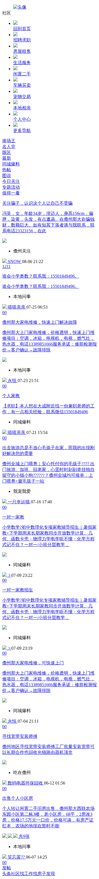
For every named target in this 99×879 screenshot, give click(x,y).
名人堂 (8, 146)
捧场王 (8, 140)
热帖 (6, 169)
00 (4, 312)
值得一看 (11, 193)
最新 (6, 158)
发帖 (6, 867)
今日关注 (11, 181)
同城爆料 (11, 164)
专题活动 (11, 187)
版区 (6, 152)
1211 (6, 266)
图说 (6, 175)
